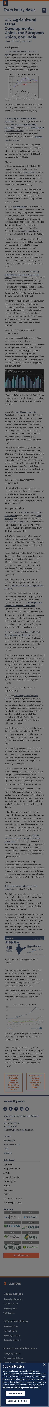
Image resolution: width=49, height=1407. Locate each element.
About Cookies (15, 1393)
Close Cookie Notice (17, 1401)
